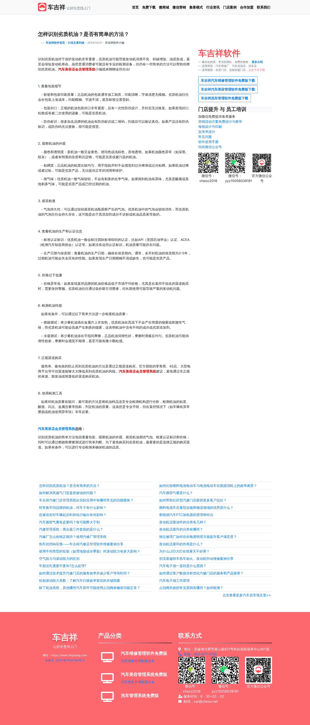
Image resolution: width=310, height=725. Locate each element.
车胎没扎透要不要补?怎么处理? (62, 566)
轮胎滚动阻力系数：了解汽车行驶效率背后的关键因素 (79, 580)
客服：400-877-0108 (199, 654)
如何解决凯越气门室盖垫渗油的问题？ (67, 493)
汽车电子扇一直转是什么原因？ (182, 566)
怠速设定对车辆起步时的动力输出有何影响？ (72, 515)
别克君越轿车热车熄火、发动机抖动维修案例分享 (196, 558)
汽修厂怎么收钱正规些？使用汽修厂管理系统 (72, 537)
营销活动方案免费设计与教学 (220, 121)
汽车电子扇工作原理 (174, 580)
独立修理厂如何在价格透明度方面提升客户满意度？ (198, 537)
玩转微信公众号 (210, 147)
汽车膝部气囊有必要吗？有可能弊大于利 (69, 522)
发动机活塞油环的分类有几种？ (182, 522)
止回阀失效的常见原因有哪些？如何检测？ (191, 588)
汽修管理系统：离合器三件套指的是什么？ (71, 529)
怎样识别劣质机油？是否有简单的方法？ (69, 485)
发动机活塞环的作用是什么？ (181, 544)
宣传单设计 (206, 132)
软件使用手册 (208, 142)
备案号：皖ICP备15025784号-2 (65, 660)
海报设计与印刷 (210, 126)
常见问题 (205, 137)
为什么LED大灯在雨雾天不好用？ (184, 551)
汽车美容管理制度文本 (138, 682)
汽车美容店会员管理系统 (56, 429)
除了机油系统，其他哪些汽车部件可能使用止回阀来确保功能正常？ (89, 588)
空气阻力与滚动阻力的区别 (59, 558)
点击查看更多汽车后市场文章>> (246, 595)
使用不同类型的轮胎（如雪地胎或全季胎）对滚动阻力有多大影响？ (89, 551)
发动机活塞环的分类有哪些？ (181, 529)
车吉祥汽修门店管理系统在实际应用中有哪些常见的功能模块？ (86, 500)
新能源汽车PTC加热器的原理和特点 (186, 515)
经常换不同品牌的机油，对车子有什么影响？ (72, 507)
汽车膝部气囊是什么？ (176, 493)
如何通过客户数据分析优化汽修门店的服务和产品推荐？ (201, 573)
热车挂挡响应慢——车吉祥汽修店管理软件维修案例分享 (81, 544)
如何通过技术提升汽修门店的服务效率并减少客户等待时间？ (84, 573)
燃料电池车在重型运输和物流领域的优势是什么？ (196, 507)
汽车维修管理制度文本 (138, 661)
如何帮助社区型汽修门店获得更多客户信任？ (193, 500)
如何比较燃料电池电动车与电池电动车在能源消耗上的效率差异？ (208, 485)
